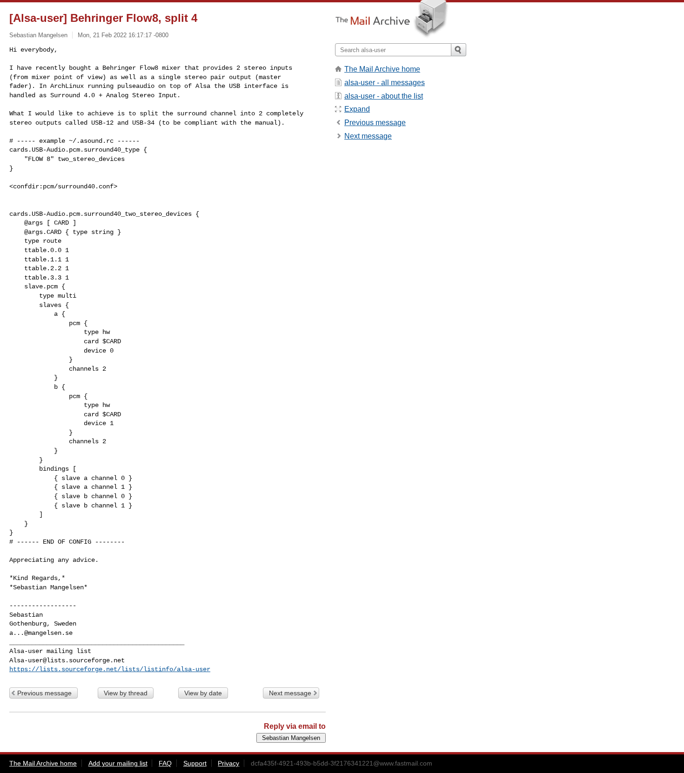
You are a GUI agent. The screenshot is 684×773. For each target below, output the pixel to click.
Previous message (44, 693)
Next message (290, 693)
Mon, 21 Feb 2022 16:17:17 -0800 (123, 35)
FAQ (165, 763)
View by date (203, 693)
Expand (357, 109)
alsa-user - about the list (383, 96)
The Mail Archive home (382, 69)
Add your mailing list (118, 763)
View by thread (126, 693)
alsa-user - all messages (384, 83)
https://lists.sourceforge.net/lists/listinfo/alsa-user (109, 669)
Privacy (228, 763)
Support (195, 763)
